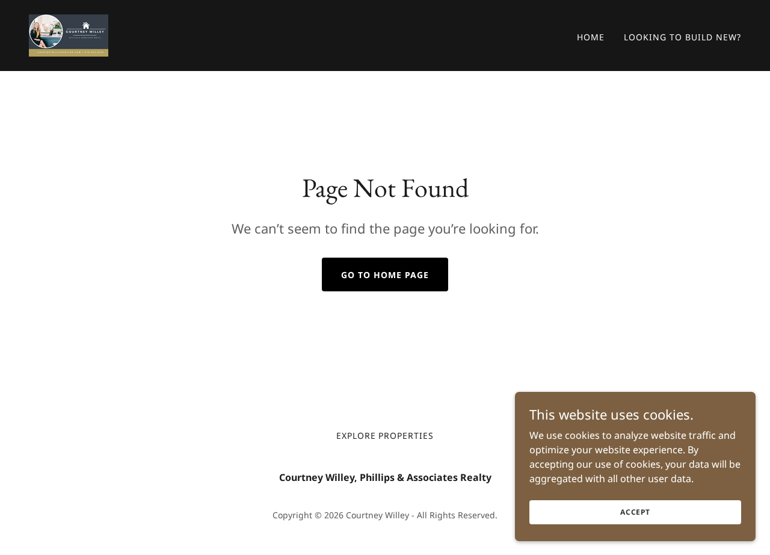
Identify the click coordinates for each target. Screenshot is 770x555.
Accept (635, 512)
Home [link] (591, 37)
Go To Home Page (385, 275)
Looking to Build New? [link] (682, 37)
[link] (68, 34)
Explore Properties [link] (385, 435)
